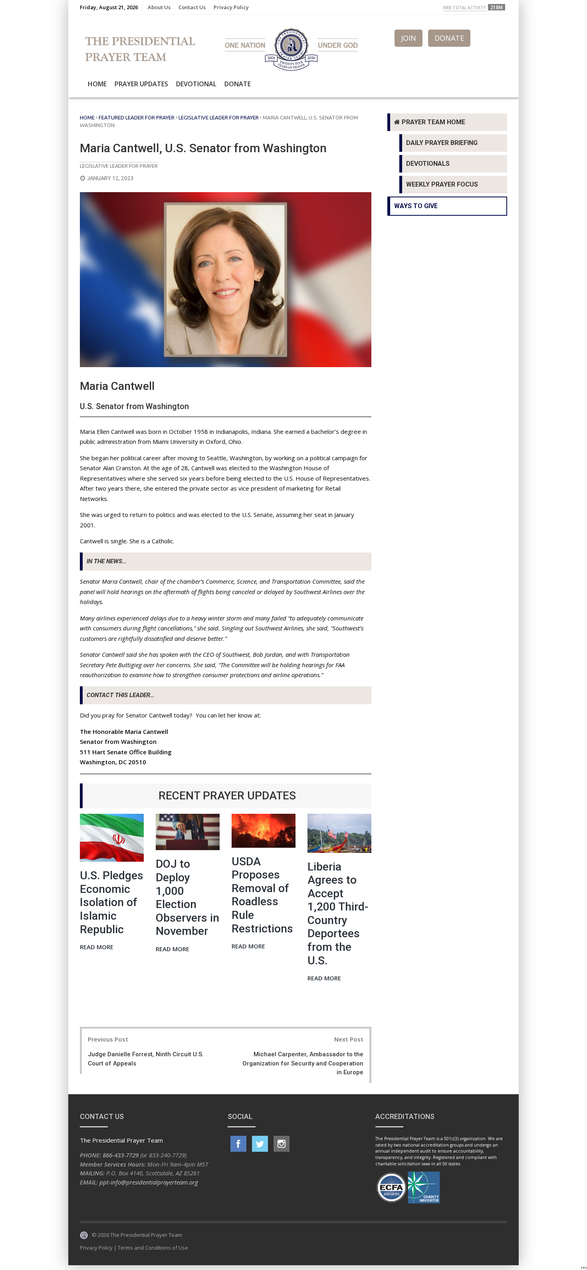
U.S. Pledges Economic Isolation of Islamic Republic (111, 902)
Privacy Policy (231, 7)
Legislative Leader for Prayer (218, 117)
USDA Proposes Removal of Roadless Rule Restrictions (262, 895)
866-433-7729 (121, 1155)
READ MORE (96, 947)
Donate (237, 83)
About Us (159, 7)
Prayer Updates (141, 83)
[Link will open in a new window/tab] (238, 1144)
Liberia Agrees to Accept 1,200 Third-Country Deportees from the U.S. (337, 913)
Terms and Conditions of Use (153, 1247)
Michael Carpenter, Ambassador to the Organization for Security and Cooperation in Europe (302, 1063)
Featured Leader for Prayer (137, 117)
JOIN (408, 38)
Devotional (196, 83)
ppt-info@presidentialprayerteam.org (148, 1182)
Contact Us (192, 7)
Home (97, 83)
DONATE (449, 38)
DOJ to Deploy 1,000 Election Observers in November (187, 897)
